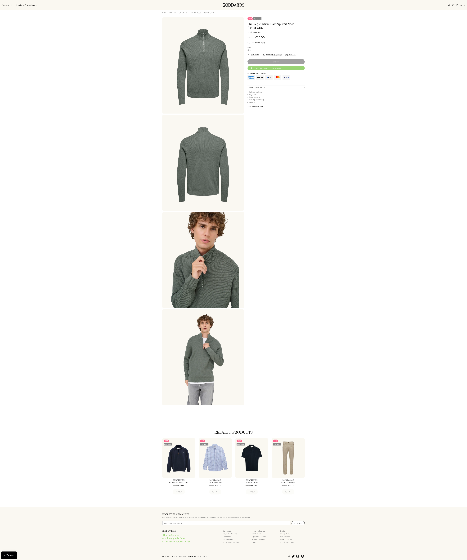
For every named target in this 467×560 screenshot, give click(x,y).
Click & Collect (256, 534)
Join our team (228, 539)
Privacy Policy (285, 534)
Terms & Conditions (258, 539)
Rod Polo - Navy (252, 482)
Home (164, 13)
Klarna (253, 542)
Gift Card (283, 531)
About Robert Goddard (231, 542)
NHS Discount (285, 537)
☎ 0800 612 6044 (170, 535)
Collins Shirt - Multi (215, 482)
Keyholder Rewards (230, 534)
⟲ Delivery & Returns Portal (176, 541)
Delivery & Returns (258, 531)
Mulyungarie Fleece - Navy (178, 482)
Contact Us (227, 531)
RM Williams (179, 480)
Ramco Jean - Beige (288, 482)
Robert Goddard (233, 5)
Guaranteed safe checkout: (257, 73)
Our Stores (227, 537)
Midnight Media (202, 556)
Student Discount (286, 539)
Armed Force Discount (288, 542)
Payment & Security (258, 537)
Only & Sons (257, 32)
